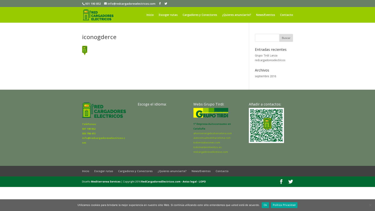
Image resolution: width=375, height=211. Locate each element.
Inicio (150, 15)
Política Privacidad (284, 205)
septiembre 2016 (265, 76)
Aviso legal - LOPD (194, 181)
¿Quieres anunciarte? (236, 15)
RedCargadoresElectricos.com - (161, 181)
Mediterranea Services (106, 181)
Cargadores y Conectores (200, 15)
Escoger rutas (168, 15)
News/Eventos (265, 15)
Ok (265, 205)
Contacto (286, 15)
